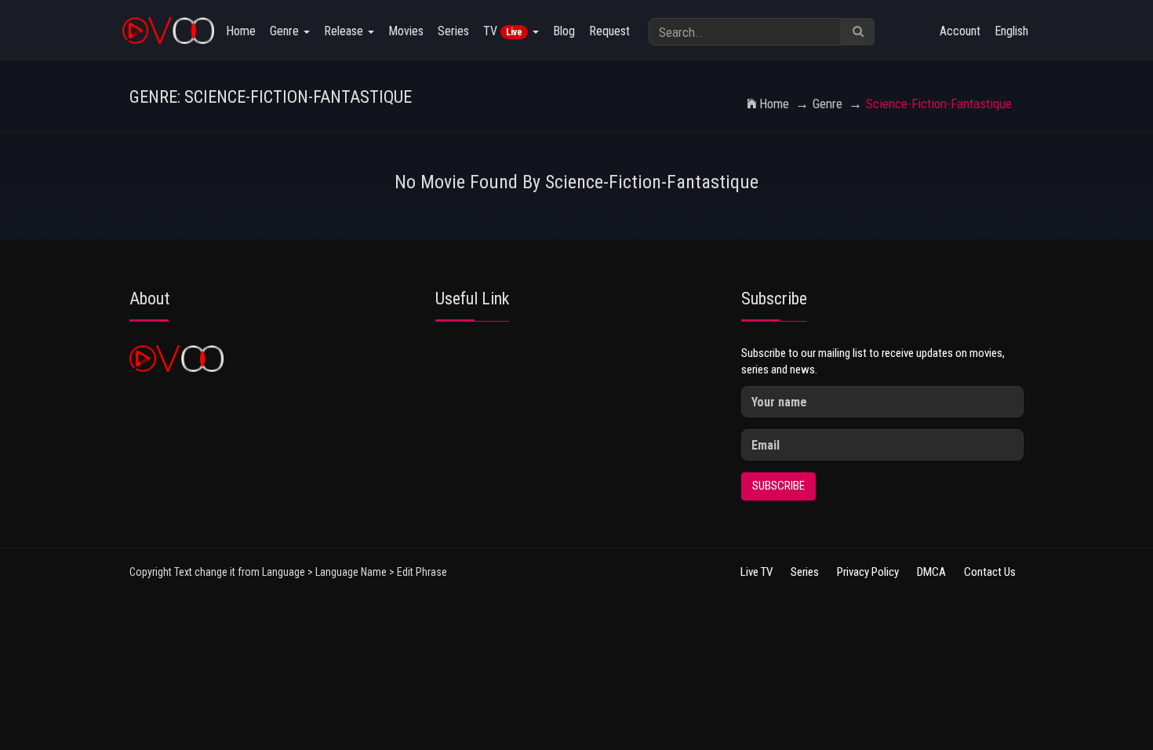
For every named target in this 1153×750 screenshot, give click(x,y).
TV (502, 31)
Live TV (756, 572)
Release (345, 31)
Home (241, 31)
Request (609, 31)
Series (453, 31)
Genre (286, 31)
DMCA (931, 572)
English (1011, 31)
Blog (564, 31)
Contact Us (990, 572)
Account (960, 31)
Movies (406, 31)
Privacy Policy (868, 572)
